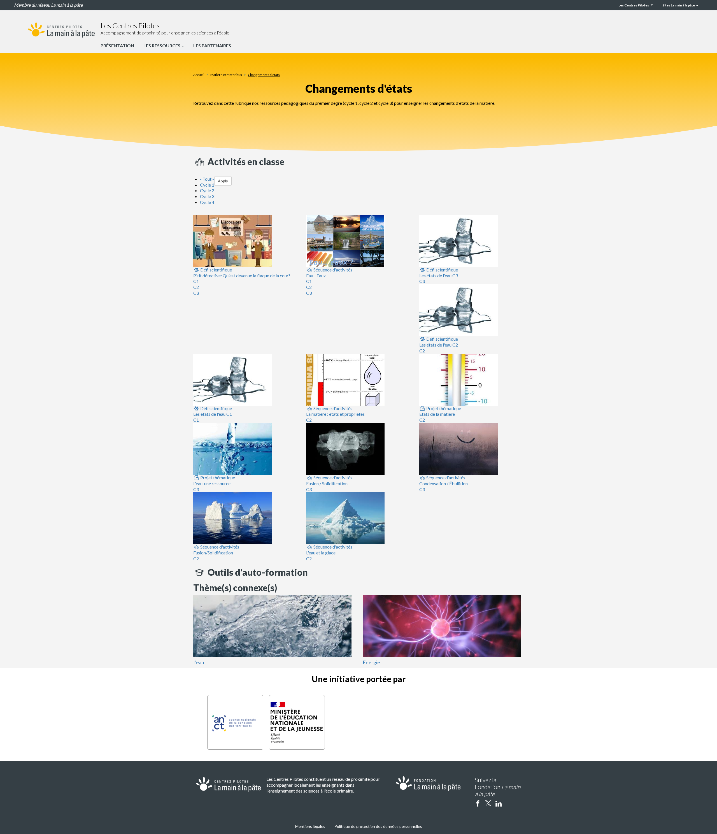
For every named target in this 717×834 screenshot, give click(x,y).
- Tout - (207, 179)
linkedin (498, 803)
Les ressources (162, 45)
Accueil (198, 75)
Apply (223, 180)
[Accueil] (61, 30)
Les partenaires (212, 45)
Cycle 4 (207, 202)
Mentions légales (310, 826)
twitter (488, 803)
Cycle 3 (207, 196)
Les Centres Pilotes (633, 5)
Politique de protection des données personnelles (378, 826)
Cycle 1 (207, 184)
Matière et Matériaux (226, 75)
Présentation (117, 45)
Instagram (509, 803)
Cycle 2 (207, 190)
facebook (478, 803)
